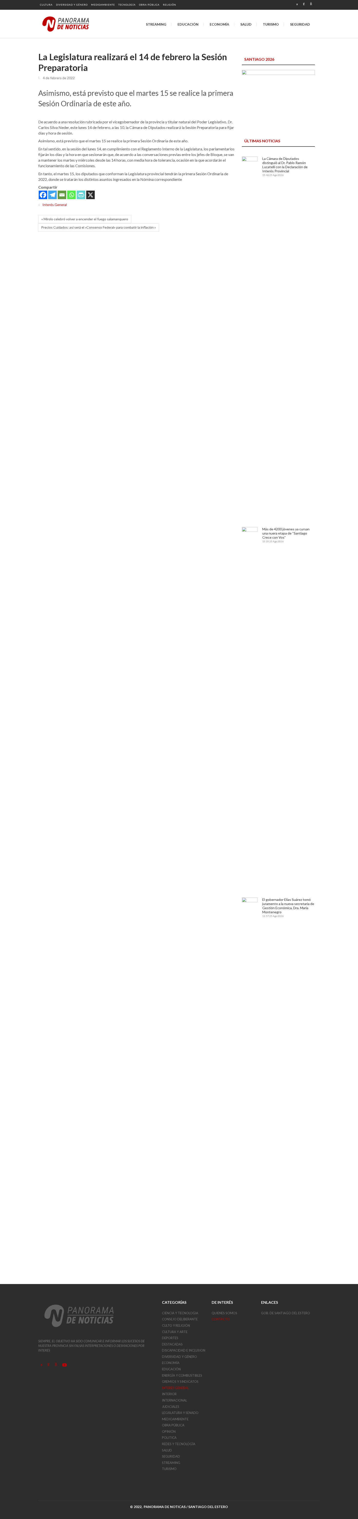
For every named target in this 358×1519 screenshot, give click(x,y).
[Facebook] (43, 195)
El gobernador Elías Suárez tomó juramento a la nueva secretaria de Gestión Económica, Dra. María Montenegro (288, 905)
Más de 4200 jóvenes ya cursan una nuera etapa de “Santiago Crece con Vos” (286, 533)
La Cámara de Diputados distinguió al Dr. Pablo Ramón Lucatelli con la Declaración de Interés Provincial (285, 164)
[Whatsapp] (71, 195)
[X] (90, 195)
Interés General (54, 205)
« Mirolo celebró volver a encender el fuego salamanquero (84, 219)
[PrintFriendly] (81, 195)
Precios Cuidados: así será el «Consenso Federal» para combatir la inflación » (98, 227)
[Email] (62, 195)
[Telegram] (52, 195)
